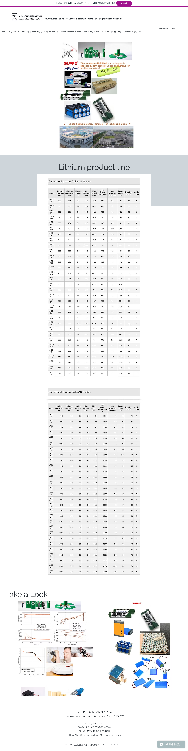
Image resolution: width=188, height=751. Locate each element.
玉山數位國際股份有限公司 (95, 712)
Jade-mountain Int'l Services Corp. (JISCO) (94, 716)
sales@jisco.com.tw (94, 723)
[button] (62, 31)
